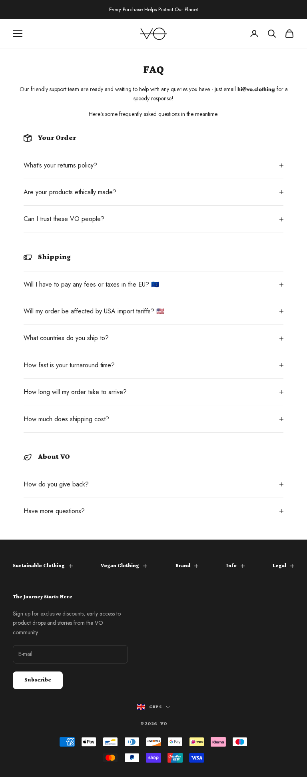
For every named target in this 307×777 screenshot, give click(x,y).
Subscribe (37, 680)
